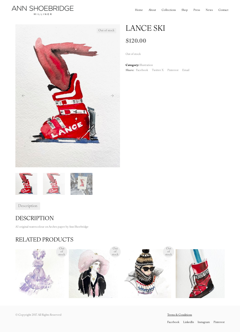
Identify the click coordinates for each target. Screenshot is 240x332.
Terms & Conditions (179, 315)
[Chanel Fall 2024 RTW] (93, 273)
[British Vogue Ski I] (146, 273)
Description (27, 206)
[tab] (27, 206)
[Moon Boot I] (200, 273)
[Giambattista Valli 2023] (39, 273)
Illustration (146, 65)
